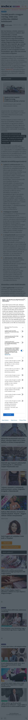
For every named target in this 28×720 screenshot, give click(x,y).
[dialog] (14, 360)
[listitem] (14, 328)
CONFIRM (8, 414)
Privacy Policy (22, 420)
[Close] (24, 299)
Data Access (14, 420)
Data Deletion (5, 420)
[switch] (22, 331)
